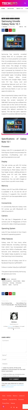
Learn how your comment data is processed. (13, 386)
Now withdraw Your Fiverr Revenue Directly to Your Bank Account (20, 304)
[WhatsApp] (13, 30)
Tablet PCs (4, 284)
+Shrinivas (10, 326)
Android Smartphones (7, 281)
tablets (10, 284)
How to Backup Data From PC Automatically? (8, 303)
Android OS (13, 279)
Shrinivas (5, 26)
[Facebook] (3, 30)
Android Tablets (16, 281)
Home (3, 16)
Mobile (23, 281)
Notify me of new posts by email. (11, 376)
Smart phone (18, 282)
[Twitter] (14, 407)
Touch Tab (15, 284)
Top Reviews (17, 18)
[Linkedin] (16, 407)
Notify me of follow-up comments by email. (14, 374)
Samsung (12, 282)
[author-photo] (14, 320)
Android (13, 16)
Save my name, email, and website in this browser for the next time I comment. (13, 369)
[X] (6, 30)
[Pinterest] (10, 30)
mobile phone (5, 282)
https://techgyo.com (14, 324)
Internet (11, 18)
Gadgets (7, 16)
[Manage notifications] (3, 406)
